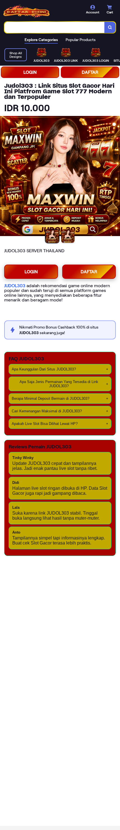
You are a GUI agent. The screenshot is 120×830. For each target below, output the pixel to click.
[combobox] (54, 27)
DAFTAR (90, 72)
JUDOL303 (14, 285)
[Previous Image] (4, 177)
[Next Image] (115, 177)
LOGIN (30, 72)
